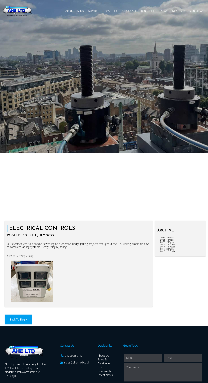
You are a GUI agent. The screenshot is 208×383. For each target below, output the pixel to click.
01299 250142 (74, 355)
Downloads (178, 11)
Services (93, 11)
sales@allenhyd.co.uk (76, 362)
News (164, 11)
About (69, 11)
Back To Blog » (18, 319)
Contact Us (196, 11)
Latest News (105, 375)
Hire (153, 11)
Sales (80, 11)
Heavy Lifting (110, 11)
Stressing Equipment (134, 11)
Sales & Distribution (104, 361)
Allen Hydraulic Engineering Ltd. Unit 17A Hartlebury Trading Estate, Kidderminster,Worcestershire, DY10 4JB (26, 370)
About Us (103, 355)
